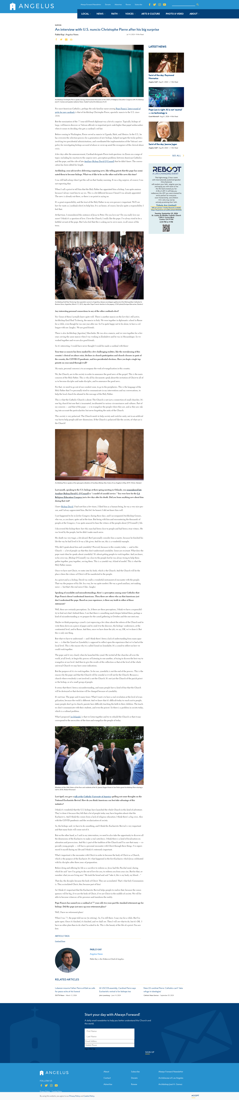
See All (176, 155)
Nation (58, 25)
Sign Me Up (90, 1049)
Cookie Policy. (89, 1096)
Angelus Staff (153, 82)
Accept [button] (195, 1095)
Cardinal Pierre (60, 941)
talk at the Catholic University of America (92, 796)
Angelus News (72, 34)
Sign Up (149, 1052)
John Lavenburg (104, 995)
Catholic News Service (151, 995)
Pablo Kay (59, 34)
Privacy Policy (74, 1096)
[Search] (197, 4)
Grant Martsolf (154, 116)
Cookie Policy (57, 1091)
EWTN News (59, 995)
